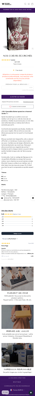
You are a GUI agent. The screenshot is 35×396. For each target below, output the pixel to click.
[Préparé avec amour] (17, 317)
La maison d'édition (17, 378)
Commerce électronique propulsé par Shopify (17, 394)
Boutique (17, 382)
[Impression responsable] (17, 355)
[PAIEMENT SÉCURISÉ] (17, 279)
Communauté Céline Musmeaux (17, 386)
